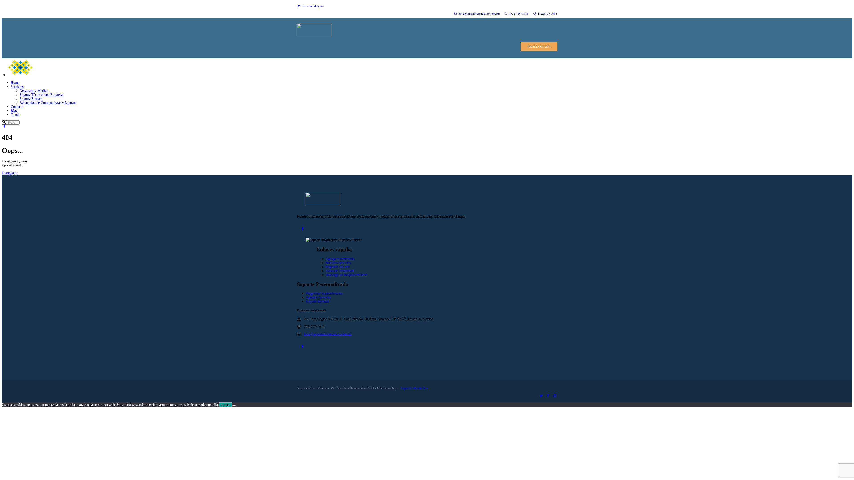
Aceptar (225, 404)
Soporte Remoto (317, 301)
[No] (234, 405)
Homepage (9, 173)
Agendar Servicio (318, 297)
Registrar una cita (337, 267)
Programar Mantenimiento (324, 293)
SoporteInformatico (413, 388)
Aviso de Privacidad (339, 271)
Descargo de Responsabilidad (346, 275)
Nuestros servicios (338, 263)
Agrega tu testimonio (340, 259)
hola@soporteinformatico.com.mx (328, 334)
